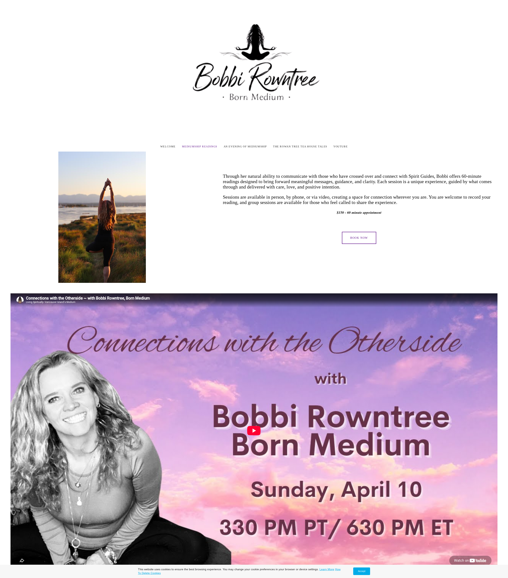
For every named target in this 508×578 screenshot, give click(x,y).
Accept (361, 571)
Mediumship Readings (200, 146)
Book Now (359, 237)
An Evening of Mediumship (245, 146)
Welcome (168, 146)
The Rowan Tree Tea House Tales (300, 146)
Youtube (340, 146)
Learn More (326, 569)
